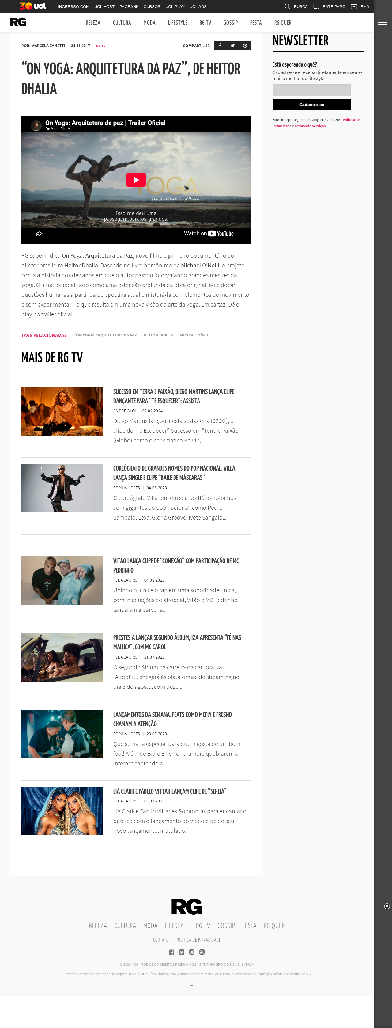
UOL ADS (198, 6)
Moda (150, 23)
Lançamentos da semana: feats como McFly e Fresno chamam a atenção (172, 719)
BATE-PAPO (334, 6)
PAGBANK (129, 6)
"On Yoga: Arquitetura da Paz (105, 335)
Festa (256, 23)
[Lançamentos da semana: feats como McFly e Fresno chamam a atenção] (62, 756)
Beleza (93, 23)
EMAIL (366, 6)
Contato (161, 940)
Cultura (122, 23)
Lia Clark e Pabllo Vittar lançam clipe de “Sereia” (169, 791)
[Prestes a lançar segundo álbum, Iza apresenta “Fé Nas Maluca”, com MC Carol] (62, 680)
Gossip (231, 23)
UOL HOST (104, 6)
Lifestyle (177, 23)
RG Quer (283, 23)
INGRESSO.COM (73, 6)
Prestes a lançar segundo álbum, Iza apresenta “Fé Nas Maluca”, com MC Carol (177, 642)
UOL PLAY (175, 6)
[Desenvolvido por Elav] (186, 987)
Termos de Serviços (310, 125)
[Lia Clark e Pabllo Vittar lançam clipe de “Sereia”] (62, 833)
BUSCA (301, 6)
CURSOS (152, 6)
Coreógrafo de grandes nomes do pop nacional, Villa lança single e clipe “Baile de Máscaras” (174, 473)
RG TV (205, 23)
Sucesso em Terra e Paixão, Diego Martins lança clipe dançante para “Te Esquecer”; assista (173, 396)
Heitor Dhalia (158, 335)
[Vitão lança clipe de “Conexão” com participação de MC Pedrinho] (62, 603)
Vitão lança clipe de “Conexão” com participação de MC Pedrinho (176, 566)
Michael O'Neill (196, 335)
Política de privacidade (198, 940)
